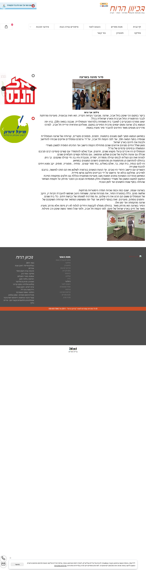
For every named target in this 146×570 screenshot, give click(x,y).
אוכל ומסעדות (65, 286)
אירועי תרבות (42, 27)
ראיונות (68, 273)
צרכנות (68, 289)
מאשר (17, 564)
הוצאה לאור (94, 27)
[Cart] (6, 27)
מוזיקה (137, 33)
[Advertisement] (73, 54)
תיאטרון (67, 265)
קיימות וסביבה (65, 292)
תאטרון (120, 33)
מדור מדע (67, 297)
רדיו (69, 278)
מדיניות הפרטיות (60, 565)
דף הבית (137, 27)
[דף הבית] (127, 10)
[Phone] (3, 558)
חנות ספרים (116, 27)
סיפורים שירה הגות (69, 27)
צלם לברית (67, 270)
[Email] (3, 564)
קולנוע (68, 276)
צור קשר (101, 33)
